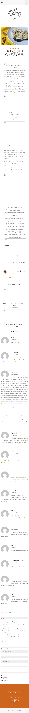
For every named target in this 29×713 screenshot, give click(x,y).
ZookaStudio (18, 710)
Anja (12, 510)
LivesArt (14, 527)
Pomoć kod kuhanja (14, 699)
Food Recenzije (17, 691)
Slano (12, 255)
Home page (17, 692)
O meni (14, 695)
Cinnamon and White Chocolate (18, 433)
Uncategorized (14, 48)
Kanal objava (4, 677)
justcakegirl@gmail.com (9, 277)
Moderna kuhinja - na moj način (19, 371)
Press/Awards (14, 700)
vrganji (16, 255)
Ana (12, 576)
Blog (8, 691)
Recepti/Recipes (14, 701)
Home (10, 692)
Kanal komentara (5, 678)
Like (13, 262)
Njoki (9, 255)
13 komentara (20, 262)
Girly (13, 594)
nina (12, 337)
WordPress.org (4, 680)
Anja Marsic (15, 545)
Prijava (2, 675)
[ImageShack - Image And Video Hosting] (14, 96)
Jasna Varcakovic (17, 560)
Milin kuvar (15, 451)
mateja (13, 472)
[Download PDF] (5, 64)
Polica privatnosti (15, 696)
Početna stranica (14, 697)
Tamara (13, 490)
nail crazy (15, 352)
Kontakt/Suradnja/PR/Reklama (14, 693)
